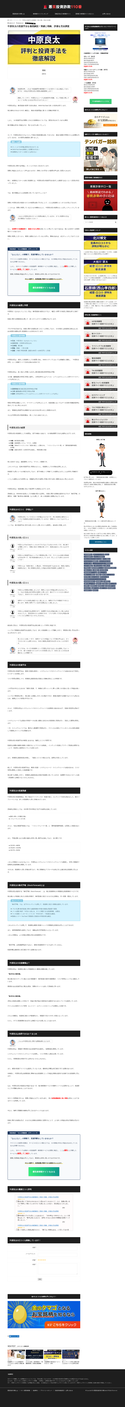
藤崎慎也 (94, 586)
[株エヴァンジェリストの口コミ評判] (100, 426)
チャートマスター (105, 561)
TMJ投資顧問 (88, 556)
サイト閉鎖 (106, 559)
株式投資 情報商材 (89, 581)
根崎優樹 (99, 581)
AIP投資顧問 (88, 554)
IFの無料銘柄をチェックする (100, 101)
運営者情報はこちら (100, 542)
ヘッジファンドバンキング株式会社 (102, 563)
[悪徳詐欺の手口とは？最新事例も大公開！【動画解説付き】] (100, 210)
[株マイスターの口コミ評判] (100, 340)
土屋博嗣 (96, 570)
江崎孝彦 (107, 581)
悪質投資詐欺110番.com (100, 1390)
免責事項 (35, 1390)
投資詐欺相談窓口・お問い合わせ (64, 1390)
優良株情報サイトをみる (44, 287)
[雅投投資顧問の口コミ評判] (100, 365)
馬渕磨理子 (87, 590)
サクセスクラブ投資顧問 (91, 561)
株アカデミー (104, 577)
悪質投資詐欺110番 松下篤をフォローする (100, 472)
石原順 (105, 583)
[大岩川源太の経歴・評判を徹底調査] (100, 272)
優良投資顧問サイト (97, 568)
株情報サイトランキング (40, 14)
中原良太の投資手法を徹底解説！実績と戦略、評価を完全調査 (38, 1197)
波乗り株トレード (89, 583)
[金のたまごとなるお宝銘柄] (44, 1314)
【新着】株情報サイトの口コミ (84, 14)
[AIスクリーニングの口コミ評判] (100, 402)
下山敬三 (107, 565)
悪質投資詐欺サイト (90, 572)
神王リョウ (112, 583)
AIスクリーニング (99, 554)
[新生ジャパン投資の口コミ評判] (100, 390)
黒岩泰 (95, 590)
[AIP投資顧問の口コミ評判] (100, 328)
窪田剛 (86, 586)
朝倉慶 (98, 574)
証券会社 (87, 588)
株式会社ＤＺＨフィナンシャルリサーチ (95, 579)
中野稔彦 (87, 568)
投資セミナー (102, 572)
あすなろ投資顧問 (99, 556)
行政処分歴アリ (110, 586)
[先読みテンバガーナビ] (100, 170)
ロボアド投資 (88, 565)
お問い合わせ (106, 14)
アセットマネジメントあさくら (92, 559)
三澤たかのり (98, 565)
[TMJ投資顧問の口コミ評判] (100, 377)
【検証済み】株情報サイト (62, 14)
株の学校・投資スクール (91, 577)
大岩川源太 (92, 276)
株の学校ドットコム (108, 574)
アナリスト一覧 (15, 1336)
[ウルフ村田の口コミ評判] (100, 414)
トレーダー (87, 563)
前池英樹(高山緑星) (110, 568)
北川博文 (109, 252)
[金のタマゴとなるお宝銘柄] (100, 127)
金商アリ (95, 588)
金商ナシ (103, 588)
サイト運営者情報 (25, 1390)
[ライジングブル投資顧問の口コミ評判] (100, 353)
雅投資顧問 (111, 588)
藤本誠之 (101, 586)
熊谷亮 (98, 583)
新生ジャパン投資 (89, 574)
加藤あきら (87, 570)
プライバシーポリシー (46, 1390)
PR (107, 554)
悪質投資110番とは (19, 14)
